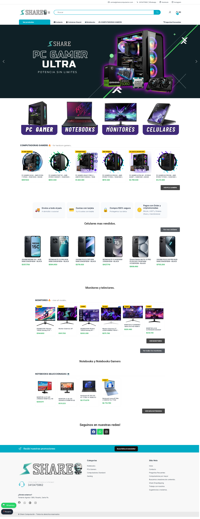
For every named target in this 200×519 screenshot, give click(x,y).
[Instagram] (106, 432)
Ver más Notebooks (153, 411)
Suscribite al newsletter (126, 449)
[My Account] (170, 12)
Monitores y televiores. (100, 287)
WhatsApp (10, 505)
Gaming (90, 476)
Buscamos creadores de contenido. (162, 479)
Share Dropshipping (156, 483)
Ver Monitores (155, 341)
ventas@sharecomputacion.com (121, 2)
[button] (3, 61)
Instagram (177, 2)
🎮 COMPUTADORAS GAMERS (110, 22)
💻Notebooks (90, 22)
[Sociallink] (19, 502)
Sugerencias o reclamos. (158, 490)
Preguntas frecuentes (172, 22)
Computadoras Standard (96, 473)
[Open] (49, 12)
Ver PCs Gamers (170, 187)
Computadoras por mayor (158, 476)
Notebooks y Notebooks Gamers (99, 361)
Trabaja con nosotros (157, 486)
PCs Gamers (91, 469)
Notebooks (91, 466)
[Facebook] (94, 432)
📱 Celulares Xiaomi (73, 22)
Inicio (151, 466)
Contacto (59, 22)
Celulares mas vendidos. (100, 223)
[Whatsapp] (100, 432)
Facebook (164, 2)
